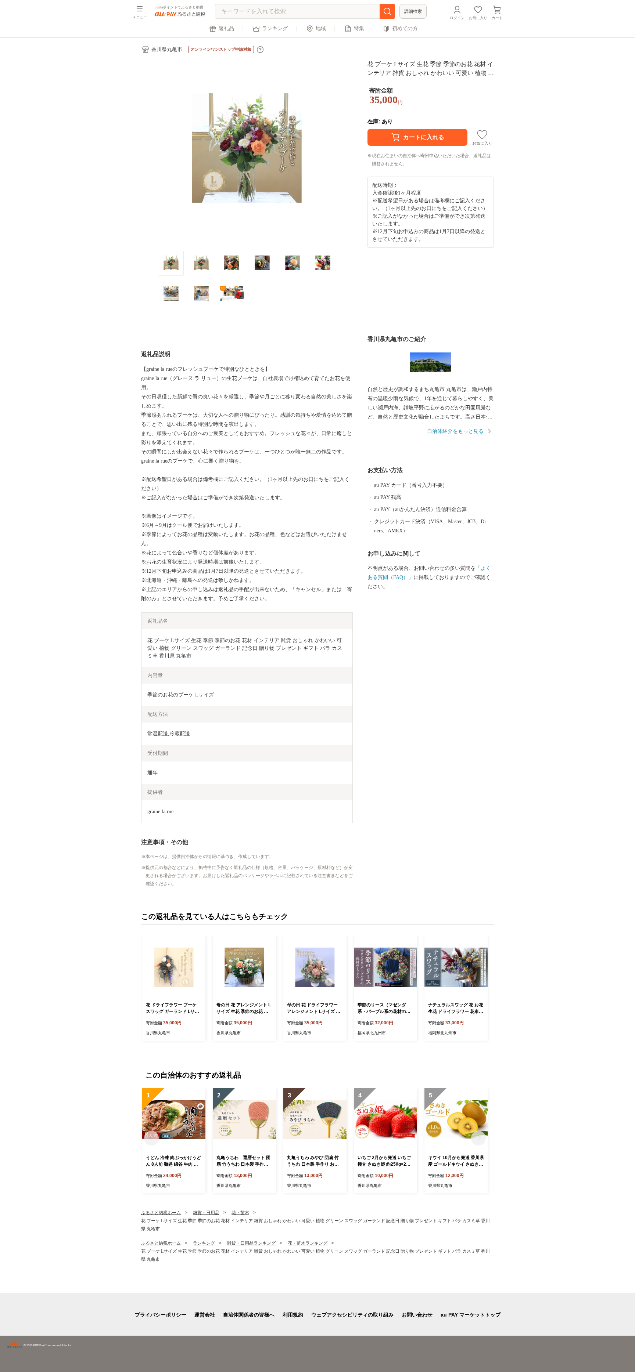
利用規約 (293, 1315)
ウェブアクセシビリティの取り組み (352, 1315)
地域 (321, 28)
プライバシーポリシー (160, 1315)
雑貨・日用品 (206, 1212)
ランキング (275, 28)
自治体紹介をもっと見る (455, 431)
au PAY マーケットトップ (471, 1315)
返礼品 (226, 28)
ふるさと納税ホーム (161, 1212)
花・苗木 (240, 1212)
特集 (359, 28)
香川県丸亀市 (166, 49)
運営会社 (204, 1315)
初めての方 (405, 28)
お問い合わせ (417, 1315)
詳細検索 (413, 11)
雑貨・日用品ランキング (251, 1243)
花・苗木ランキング (307, 1243)
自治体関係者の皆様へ (249, 1315)
